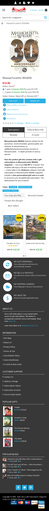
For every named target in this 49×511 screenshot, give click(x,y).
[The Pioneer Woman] (7, 431)
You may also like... (13, 195)
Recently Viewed (35, 195)
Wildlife (13, 187)
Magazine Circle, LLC (30, 325)
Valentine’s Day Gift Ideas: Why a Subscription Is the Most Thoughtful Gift (25, 459)
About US (12, 321)
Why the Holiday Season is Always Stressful (23, 475)
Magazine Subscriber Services (17, 114)
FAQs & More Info (35, 129)
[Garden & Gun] (13, 227)
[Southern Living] (7, 421)
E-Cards (35, 135)
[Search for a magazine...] (45, 17)
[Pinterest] (30, 487)
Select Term (8, 86)
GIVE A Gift (13, 101)
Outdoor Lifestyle (11, 191)
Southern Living (20, 418)
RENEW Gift (35, 101)
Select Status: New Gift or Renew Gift (20, 96)
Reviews (13, 135)
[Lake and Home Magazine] (36, 227)
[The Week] (7, 442)
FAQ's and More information (16, 105)
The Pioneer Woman (22, 428)
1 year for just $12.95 (21, 89)
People (17, 407)
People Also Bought (14, 200)
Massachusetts (25, 187)
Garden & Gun (13, 243)
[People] (7, 411)
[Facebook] (18, 487)
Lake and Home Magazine (36, 243)
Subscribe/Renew (13, 109)
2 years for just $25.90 (22, 92)
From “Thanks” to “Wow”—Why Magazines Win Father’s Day (25, 470)
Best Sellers (13, 205)
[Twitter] (24, 487)
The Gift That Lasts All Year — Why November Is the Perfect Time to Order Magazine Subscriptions (25, 464)
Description (13, 129)
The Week (18, 439)
